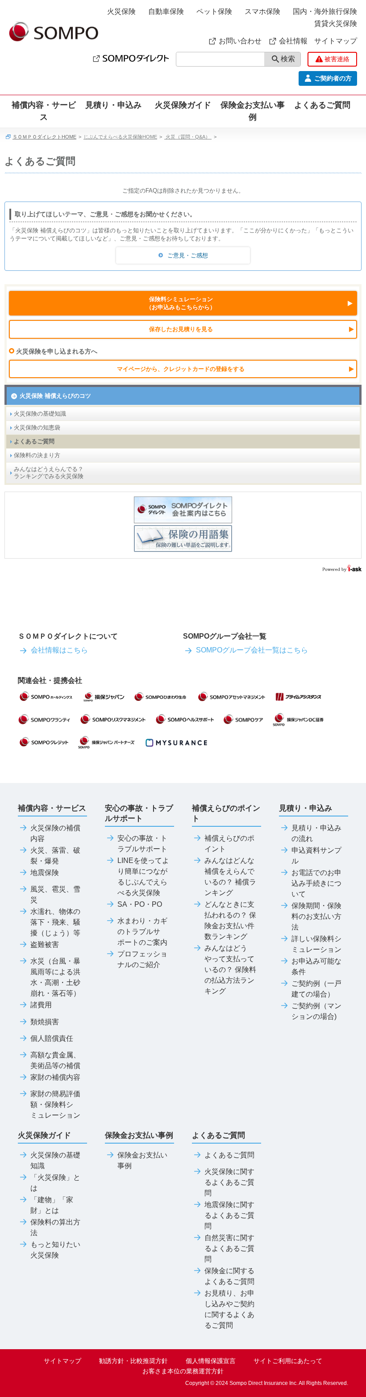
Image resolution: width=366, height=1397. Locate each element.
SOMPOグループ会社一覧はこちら (252, 650)
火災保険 (121, 11)
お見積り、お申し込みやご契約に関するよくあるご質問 (229, 1309)
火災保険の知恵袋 (37, 427)
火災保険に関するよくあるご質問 (229, 1182)
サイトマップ (335, 41)
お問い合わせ (240, 41)
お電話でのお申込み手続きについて (316, 883)
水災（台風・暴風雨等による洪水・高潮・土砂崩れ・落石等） (55, 977)
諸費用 (41, 1005)
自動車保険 (166, 11)
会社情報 (293, 41)
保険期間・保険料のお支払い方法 (316, 916)
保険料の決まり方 (37, 455)
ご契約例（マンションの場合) (316, 1011)
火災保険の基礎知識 (40, 413)
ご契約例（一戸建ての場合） (316, 989)
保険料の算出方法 (55, 1228)
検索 (288, 59)
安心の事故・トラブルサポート (142, 844)
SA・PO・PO (139, 904)
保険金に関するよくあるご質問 (229, 1276)
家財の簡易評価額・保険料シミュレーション (55, 1104)
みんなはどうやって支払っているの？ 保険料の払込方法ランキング (230, 970)
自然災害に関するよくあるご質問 (229, 1248)
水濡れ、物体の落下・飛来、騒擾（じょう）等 (55, 922)
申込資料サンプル (316, 856)
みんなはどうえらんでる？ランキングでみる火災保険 (48, 473)
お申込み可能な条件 (316, 967)
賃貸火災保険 (335, 23)
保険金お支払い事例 (252, 111)
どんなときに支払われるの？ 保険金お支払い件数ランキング (230, 920)
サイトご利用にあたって (288, 1360)
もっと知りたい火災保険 (55, 1250)
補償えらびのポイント (229, 844)
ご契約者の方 (333, 78)
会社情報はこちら (59, 650)
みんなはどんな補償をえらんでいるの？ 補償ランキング (230, 876)
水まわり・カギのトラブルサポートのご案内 (142, 931)
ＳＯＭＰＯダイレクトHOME (44, 136)
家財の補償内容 (55, 1077)
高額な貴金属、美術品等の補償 (55, 1060)
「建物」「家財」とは (51, 1205)
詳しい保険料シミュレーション (316, 944)
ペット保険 (214, 11)
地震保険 (44, 872)
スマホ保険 (262, 11)
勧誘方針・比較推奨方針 (133, 1360)
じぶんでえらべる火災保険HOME (120, 136)
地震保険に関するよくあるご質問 (229, 1215)
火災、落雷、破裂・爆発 (55, 856)
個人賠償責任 (51, 1038)
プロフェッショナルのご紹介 (142, 959)
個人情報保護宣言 (211, 1360)
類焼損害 (44, 1022)
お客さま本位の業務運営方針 (183, 1371)
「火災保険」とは (55, 1183)
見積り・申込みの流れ (316, 833)
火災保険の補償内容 (55, 833)
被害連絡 (336, 59)
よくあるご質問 (34, 441)
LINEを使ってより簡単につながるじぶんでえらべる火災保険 (143, 876)
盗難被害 (44, 944)
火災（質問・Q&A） (188, 136)
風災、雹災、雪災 (55, 895)
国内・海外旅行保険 (325, 11)
